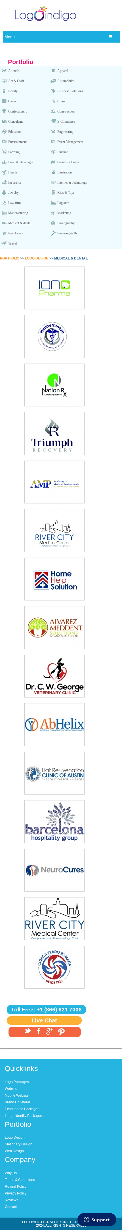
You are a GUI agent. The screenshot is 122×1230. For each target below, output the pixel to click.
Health (12, 172)
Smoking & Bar (68, 233)
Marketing (64, 213)
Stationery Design (18, 1144)
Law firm (14, 203)
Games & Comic (68, 162)
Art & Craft (16, 81)
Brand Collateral (17, 1102)
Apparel (62, 71)
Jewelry (13, 193)
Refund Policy (15, 1187)
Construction (66, 111)
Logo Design (15, 1137)
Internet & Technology (72, 182)
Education (15, 132)
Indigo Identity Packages (24, 1116)
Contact (11, 1207)
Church (62, 101)
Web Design (14, 1151)
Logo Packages (17, 1082)
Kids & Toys (66, 193)
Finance (62, 152)
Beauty (13, 91)
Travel (12, 243)
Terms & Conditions (20, 1180)
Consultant (15, 122)
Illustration (64, 172)
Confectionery (17, 111)
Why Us (11, 1173)
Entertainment (17, 142)
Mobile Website (17, 1095)
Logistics (63, 203)
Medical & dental (19, 223)
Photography (66, 223)
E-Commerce (66, 122)
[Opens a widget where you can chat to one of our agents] (96, 1220)
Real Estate (15, 233)
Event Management (70, 142)
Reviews (11, 1200)
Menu (10, 36)
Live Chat (44, 1020)
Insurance (14, 182)
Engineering (65, 132)
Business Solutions (70, 91)
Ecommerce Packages (22, 1109)
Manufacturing (18, 213)
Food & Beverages (20, 162)
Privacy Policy (15, 1193)
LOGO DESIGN (37, 258)
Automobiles (66, 81)
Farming (14, 152)
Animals (14, 71)
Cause (12, 101)
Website (11, 1089)
